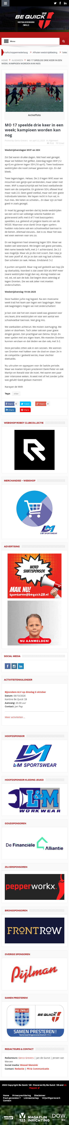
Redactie (19, 1068)
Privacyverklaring (21, 1095)
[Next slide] (66, 1117)
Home (6, 1095)
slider (16, 394)
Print (52, 143)
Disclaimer (39, 1095)
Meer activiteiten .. (15, 717)
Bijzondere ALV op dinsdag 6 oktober (25, 692)
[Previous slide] (2, 1117)
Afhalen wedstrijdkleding (27, 52)
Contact (7, 1100)
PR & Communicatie (38, 1068)
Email (61, 143)
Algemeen (53, 140)
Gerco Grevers (21, 140)
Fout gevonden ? (12, 1098)
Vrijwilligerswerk (51, 1098)
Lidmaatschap (31, 1098)
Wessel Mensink (29, 1065)
